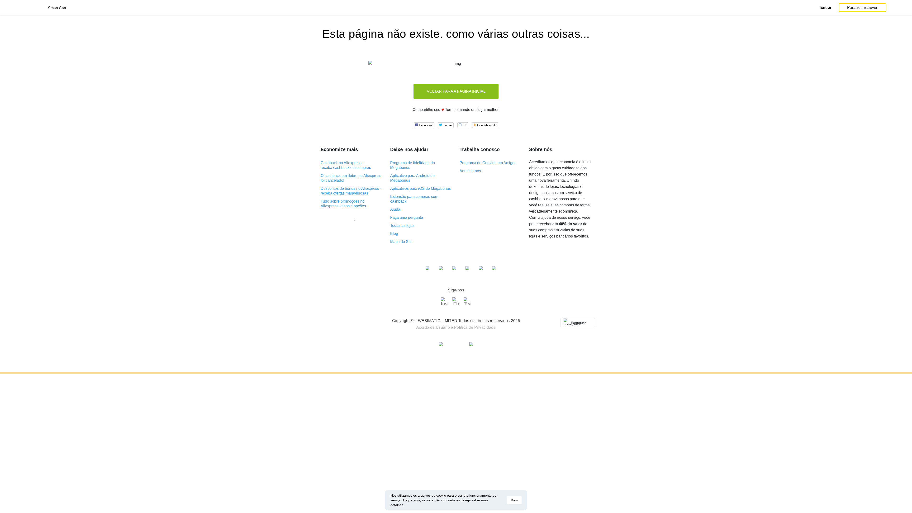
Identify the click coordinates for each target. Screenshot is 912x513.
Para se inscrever (862, 7)
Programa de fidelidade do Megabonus (412, 165)
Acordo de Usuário (433, 327)
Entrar (825, 7)
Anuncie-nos (470, 171)
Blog (394, 234)
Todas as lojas (402, 225)
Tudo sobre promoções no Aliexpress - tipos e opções (343, 203)
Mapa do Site (401, 242)
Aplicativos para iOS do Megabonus (420, 188)
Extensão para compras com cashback (414, 199)
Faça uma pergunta (406, 217)
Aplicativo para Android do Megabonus (412, 178)
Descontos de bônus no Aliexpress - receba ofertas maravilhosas (351, 190)
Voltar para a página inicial (456, 91)
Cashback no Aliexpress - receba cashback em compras (346, 165)
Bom (514, 500)
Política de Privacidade (475, 327)
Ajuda (395, 209)
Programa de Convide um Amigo (487, 163)
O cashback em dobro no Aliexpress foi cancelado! (351, 178)
